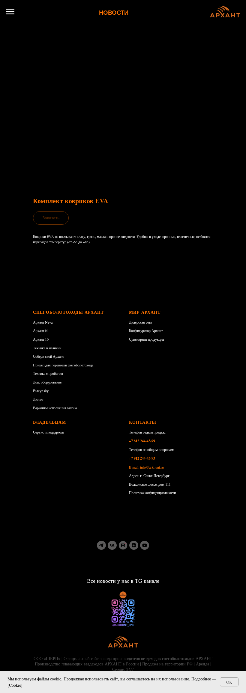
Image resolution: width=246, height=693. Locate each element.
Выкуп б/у (41, 390)
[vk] (112, 545)
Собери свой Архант (48, 356)
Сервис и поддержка (48, 432)
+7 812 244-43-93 (142, 458)
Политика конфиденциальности (152, 492)
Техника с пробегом (48, 373)
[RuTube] (123, 545)
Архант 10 (41, 339)
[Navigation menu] (10, 12)
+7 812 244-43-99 (142, 440)
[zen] (133, 545)
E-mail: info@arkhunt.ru (146, 467)
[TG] (101, 545)
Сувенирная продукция (146, 339)
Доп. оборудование (47, 382)
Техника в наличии (47, 347)
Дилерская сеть (140, 322)
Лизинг (38, 399)
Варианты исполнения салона (55, 407)
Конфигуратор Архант (146, 330)
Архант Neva (42, 322)
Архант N (40, 330)
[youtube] (144, 545)
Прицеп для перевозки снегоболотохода (63, 365)
